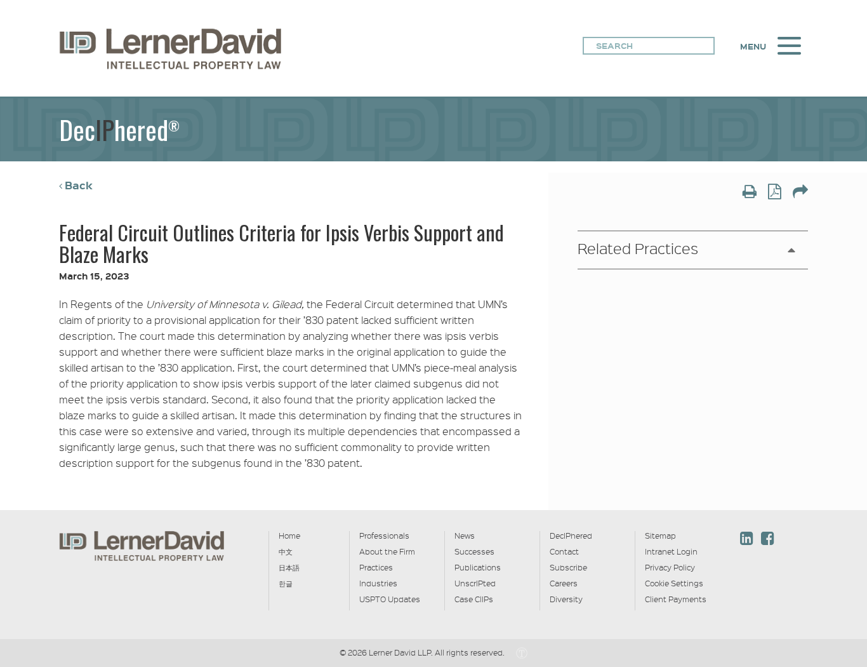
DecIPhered (571, 535)
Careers (564, 583)
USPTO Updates (389, 599)
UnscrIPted (475, 583)
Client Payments (675, 599)
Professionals (384, 535)
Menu (753, 46)
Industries (378, 583)
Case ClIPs (473, 599)
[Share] (800, 192)
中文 (286, 551)
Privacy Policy (670, 567)
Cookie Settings (674, 583)
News (464, 535)
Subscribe (568, 567)
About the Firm (387, 551)
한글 (286, 583)
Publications (477, 567)
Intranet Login (671, 551)
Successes (474, 551)
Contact (564, 551)
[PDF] (774, 192)
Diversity (566, 599)
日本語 (289, 567)
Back (79, 185)
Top (829, 464)
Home (289, 535)
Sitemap (660, 535)
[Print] (750, 192)
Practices (376, 567)
